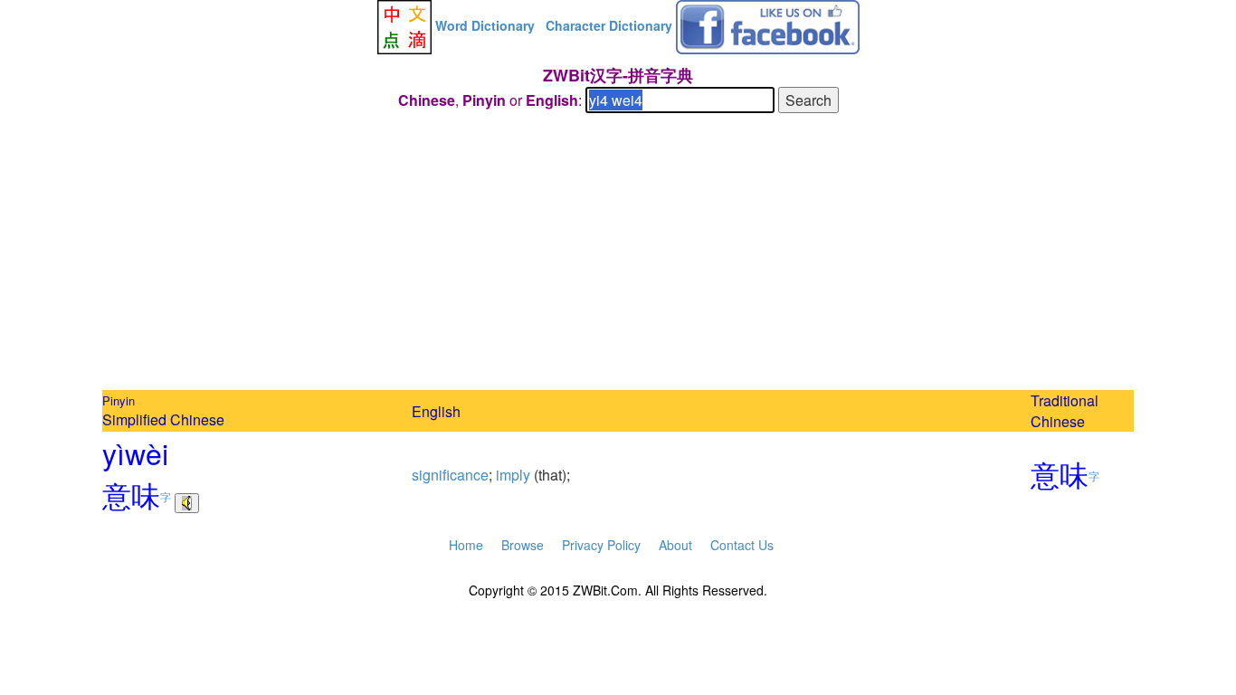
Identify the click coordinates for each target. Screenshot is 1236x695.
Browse (522, 545)
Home (466, 545)
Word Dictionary (485, 25)
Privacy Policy (601, 545)
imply (513, 474)
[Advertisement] (618, 254)
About (675, 545)
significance (450, 474)
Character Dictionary (609, 25)
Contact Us (742, 545)
